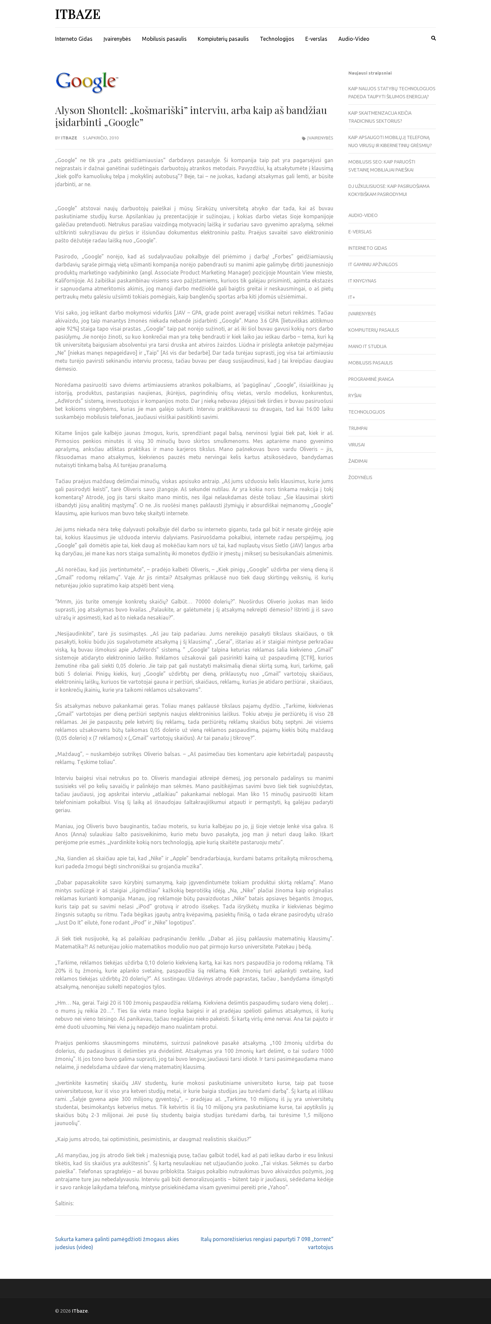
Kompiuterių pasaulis (223, 39)
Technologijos (277, 39)
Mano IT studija (367, 346)
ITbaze (78, 13)
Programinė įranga (371, 379)
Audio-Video (353, 39)
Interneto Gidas (74, 39)
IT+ (351, 297)
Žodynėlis (360, 477)
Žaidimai (357, 461)
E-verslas (316, 39)
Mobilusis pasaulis (164, 39)
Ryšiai (354, 395)
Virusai (356, 444)
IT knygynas (362, 281)
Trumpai (357, 428)
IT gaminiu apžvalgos (373, 264)
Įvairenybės (117, 39)
